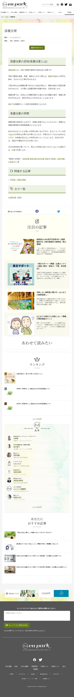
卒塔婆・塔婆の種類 (18, 180)
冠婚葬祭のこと (23, 12)
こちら (41, 630)
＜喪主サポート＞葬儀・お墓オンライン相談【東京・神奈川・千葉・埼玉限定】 (51, 266)
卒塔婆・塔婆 (55, 159)
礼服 (13, 150)
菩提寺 (47, 159)
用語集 (69, 12)
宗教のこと (41, 12)
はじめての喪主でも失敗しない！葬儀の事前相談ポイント (51, 317)
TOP (2, 17)
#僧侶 (19, 198)
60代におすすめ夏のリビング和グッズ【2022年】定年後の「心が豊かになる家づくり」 (42, 567)
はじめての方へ (22, 674)
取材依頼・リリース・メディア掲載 (29, 678)
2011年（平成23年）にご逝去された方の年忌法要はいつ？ (33, 403)
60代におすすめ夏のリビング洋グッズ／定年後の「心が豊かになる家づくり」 (39, 556)
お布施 (10, 162)
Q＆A (60, 12)
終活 (16, 666)
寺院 (22, 70)
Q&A (64, 666)
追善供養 (26, 159)
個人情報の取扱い (44, 674)
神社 (10, 104)
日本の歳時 (14, 12)
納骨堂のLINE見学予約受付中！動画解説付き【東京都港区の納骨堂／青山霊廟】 (51, 241)
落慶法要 (11, 70)
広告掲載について (46, 678)
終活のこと (32, 12)
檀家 (50, 76)
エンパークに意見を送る (18, 625)
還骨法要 (33, 159)
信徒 (55, 76)
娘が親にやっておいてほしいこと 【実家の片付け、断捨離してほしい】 (37, 544)
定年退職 (8, 666)
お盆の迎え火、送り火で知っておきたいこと (29, 373)
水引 (15, 131)
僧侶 (38, 85)
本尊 (22, 95)
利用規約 (33, 674)
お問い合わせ (56, 674)
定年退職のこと (5, 12)
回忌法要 (40, 159)
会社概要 (11, 674)
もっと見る (36, 419)
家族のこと (51, 12)
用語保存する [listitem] (38, 47)
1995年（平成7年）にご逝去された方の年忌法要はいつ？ (33, 388)
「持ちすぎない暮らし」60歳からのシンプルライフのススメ (34, 532)
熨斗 (24, 138)
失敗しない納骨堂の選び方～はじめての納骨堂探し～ (51, 293)
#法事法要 (12, 198)
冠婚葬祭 (35, 666)
